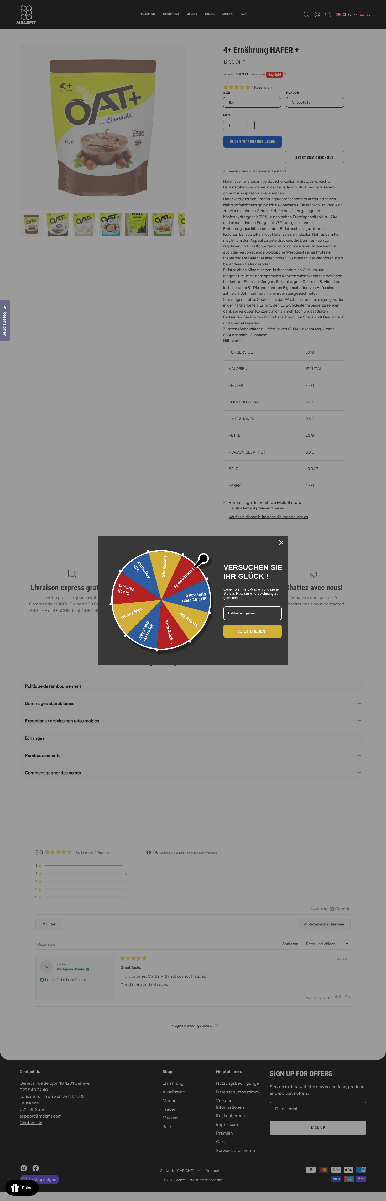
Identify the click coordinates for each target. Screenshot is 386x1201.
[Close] (281, 542)
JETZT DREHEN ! (252, 631)
